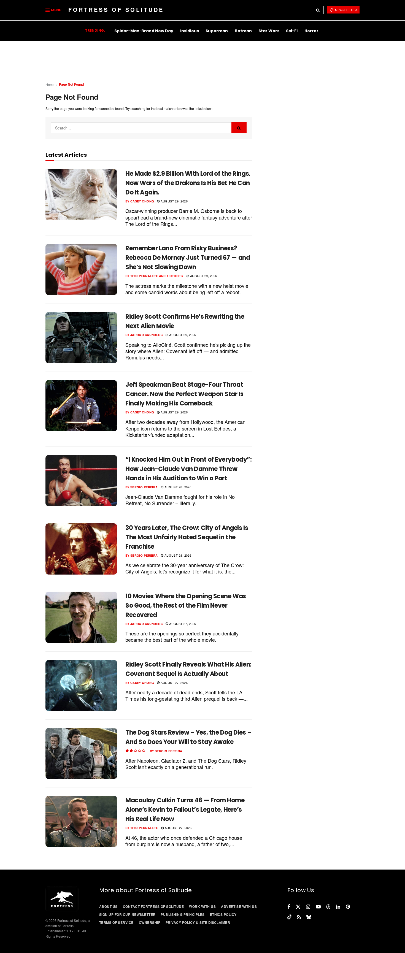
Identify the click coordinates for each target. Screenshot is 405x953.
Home (50, 84)
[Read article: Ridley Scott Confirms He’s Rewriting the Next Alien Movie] (81, 337)
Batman (243, 31)
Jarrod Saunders (146, 335)
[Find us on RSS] (299, 917)
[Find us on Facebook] (288, 907)
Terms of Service (116, 922)
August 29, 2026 (173, 201)
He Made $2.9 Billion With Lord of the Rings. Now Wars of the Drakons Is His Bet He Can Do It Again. (187, 183)
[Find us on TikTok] (289, 917)
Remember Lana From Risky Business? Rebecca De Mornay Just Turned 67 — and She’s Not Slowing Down (187, 257)
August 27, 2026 (182, 623)
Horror (311, 31)
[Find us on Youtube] (318, 907)
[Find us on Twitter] (298, 907)
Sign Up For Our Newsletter (127, 914)
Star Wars (268, 31)
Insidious (189, 31)
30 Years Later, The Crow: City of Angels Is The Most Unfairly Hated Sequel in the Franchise (186, 537)
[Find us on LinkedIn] (338, 907)
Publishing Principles (182, 914)
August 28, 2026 (177, 487)
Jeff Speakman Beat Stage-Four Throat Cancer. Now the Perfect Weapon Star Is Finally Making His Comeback (184, 394)
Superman (217, 31)
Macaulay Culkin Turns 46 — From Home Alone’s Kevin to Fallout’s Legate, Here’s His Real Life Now (184, 809)
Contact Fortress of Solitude (153, 906)
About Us (108, 906)
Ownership (149, 922)
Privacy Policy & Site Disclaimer (198, 922)
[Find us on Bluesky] (308, 917)
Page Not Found (71, 84)
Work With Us (202, 906)
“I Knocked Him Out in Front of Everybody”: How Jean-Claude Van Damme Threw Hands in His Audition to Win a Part (188, 469)
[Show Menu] (47, 10)
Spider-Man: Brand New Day (143, 31)
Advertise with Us (239, 906)
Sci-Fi (292, 31)
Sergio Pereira (144, 487)
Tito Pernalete (144, 276)
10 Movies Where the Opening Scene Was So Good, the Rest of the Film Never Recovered (185, 605)
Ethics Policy (223, 914)
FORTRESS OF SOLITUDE (116, 9)
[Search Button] (318, 10)
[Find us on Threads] (328, 907)
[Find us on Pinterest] (348, 907)
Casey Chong (142, 201)
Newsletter (345, 10)
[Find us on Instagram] (308, 907)
